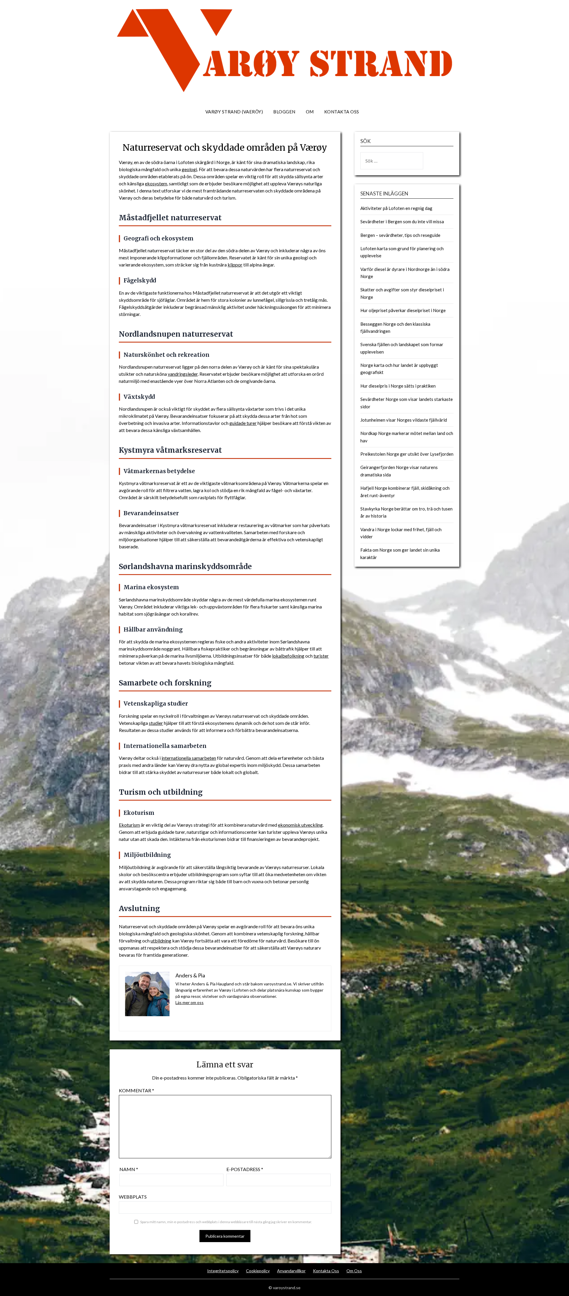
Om (310, 111)
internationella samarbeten (189, 758)
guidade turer (243, 423)
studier (156, 723)
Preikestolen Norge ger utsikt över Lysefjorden (406, 454)
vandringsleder (183, 374)
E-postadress (244, 1169)
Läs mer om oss (189, 1002)
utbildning (161, 940)
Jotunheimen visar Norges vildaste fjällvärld (403, 420)
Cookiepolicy (258, 1270)
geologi (189, 169)
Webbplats (133, 1196)
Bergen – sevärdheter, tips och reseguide (400, 235)
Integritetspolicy (223, 1270)
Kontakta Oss (326, 1270)
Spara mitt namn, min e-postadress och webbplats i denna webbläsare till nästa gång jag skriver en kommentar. (226, 1222)
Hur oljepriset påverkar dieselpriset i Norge (403, 310)
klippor (235, 264)
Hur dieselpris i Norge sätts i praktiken (398, 385)
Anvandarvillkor (291, 1270)
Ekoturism (129, 825)
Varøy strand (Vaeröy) (234, 111)
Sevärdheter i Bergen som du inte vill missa (402, 221)
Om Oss (354, 1270)
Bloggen (284, 111)
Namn (128, 1169)
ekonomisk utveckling (300, 825)
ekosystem (156, 183)
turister (321, 656)
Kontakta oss (341, 111)
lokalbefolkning (288, 656)
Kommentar (136, 1090)
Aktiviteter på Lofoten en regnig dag (396, 208)
